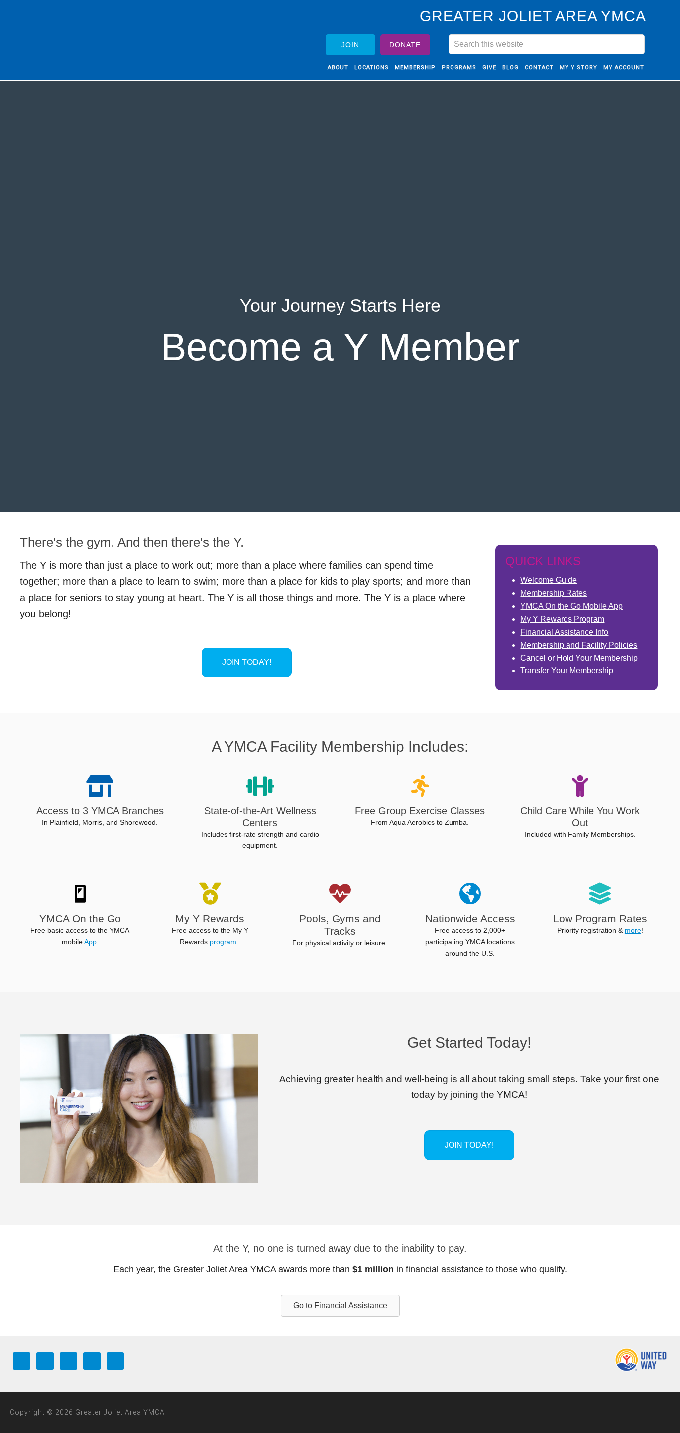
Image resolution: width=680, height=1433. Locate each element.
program (223, 942)
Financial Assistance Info (564, 632)
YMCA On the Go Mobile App (571, 606)
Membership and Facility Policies (578, 645)
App (90, 942)
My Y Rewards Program (562, 619)
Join (350, 45)
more (633, 930)
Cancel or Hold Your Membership (579, 658)
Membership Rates (553, 593)
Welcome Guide (548, 580)
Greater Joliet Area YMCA (98, 36)
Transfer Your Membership (566, 670)
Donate (405, 45)
